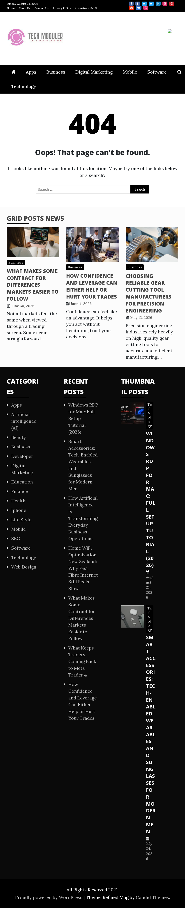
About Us (24, 8)
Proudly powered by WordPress (49, 897)
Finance (19, 491)
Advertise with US (86, 8)
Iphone (18, 510)
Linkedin (158, 4)
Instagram (164, 4)
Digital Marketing (94, 72)
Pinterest (171, 4)
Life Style (21, 519)
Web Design (23, 567)
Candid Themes (152, 897)
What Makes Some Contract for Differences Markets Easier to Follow (32, 284)
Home (11, 8)
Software (157, 72)
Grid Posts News (35, 218)
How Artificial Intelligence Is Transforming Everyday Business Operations (83, 518)
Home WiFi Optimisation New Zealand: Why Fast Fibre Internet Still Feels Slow (83, 568)
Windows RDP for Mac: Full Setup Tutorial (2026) (150, 499)
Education (22, 482)
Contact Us (42, 8)
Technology (23, 86)
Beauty (18, 437)
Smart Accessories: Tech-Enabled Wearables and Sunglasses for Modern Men (151, 734)
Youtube (131, 8)
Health (18, 500)
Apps (31, 72)
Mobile (130, 72)
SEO (15, 538)
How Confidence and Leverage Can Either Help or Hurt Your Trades (91, 286)
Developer (22, 456)
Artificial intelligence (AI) (23, 421)
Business (55, 72)
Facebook (131, 4)
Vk (138, 8)
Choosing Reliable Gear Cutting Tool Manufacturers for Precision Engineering (148, 293)
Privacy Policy (62, 8)
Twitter (144, 4)
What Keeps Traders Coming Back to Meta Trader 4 (82, 661)
